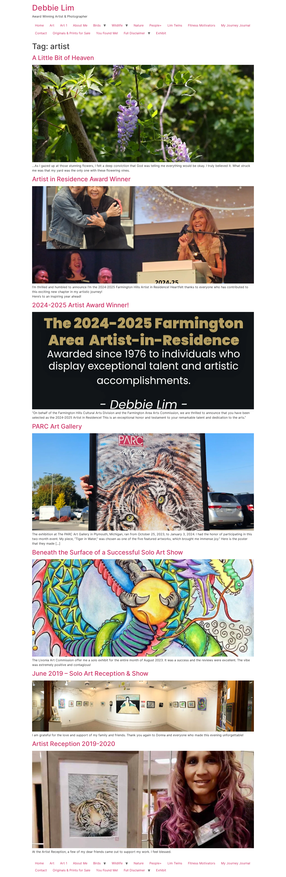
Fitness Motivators (201, 25)
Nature (139, 25)
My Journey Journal (235, 25)
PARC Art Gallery (57, 426)
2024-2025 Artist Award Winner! (80, 305)
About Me (80, 25)
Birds (97, 25)
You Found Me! (107, 33)
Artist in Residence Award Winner (81, 179)
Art (52, 25)
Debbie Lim (53, 7)
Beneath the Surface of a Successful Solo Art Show (107, 552)
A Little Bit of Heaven (63, 58)
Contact (41, 33)
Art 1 (63, 25)
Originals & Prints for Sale (71, 33)
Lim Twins (175, 25)
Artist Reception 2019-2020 (73, 744)
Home (39, 25)
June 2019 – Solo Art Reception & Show (90, 673)
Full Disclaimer (134, 33)
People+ (155, 25)
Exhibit (161, 33)
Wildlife (117, 25)
